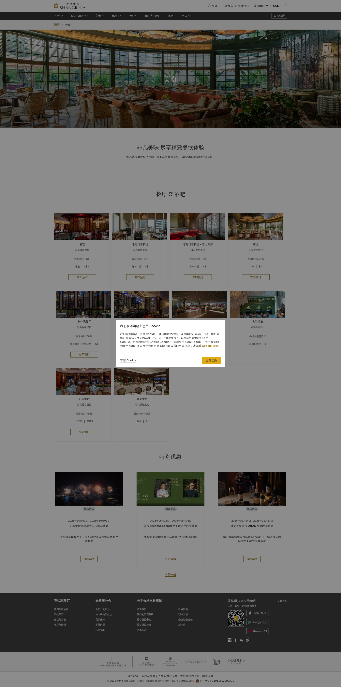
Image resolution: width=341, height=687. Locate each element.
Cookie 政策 (210, 346)
